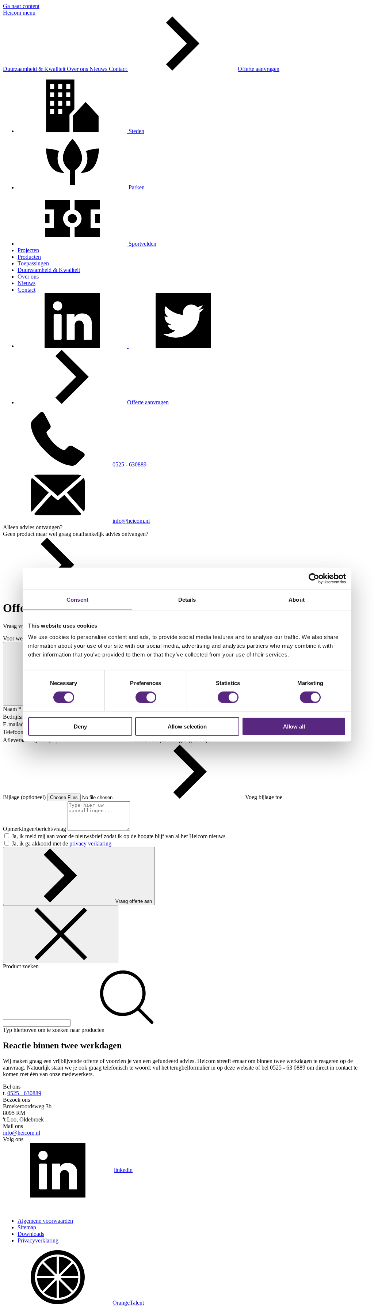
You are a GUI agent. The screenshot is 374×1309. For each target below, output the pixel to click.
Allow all (294, 726)
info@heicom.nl (131, 521)
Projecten (28, 250)
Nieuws (99, 69)
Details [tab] (187, 599)
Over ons (78, 69)
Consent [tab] (77, 599)
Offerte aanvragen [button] (258, 69)
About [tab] (297, 599)
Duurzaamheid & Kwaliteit (35, 69)
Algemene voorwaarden (45, 1221)
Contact (118, 69)
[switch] (146, 697)
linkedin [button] (123, 1170)
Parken (136, 187)
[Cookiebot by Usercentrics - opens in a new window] (314, 578)
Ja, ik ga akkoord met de (61, 843)
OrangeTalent (128, 1302)
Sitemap (27, 1227)
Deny (80, 726)
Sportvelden (141, 244)
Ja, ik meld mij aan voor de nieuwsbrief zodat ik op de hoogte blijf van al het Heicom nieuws (118, 836)
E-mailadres (19, 724)
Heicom (13, 13)
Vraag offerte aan (133, 901)
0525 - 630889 (129, 464)
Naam (12, 709)
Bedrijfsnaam (19, 717)
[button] (73, 346)
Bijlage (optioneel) (25, 797)
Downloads (31, 1234)
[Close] (60, 934)
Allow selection (187, 726)
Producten (29, 257)
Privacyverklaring (38, 1240)
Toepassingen (33, 263)
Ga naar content (21, 6)
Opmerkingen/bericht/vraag (35, 829)
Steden (135, 131)
